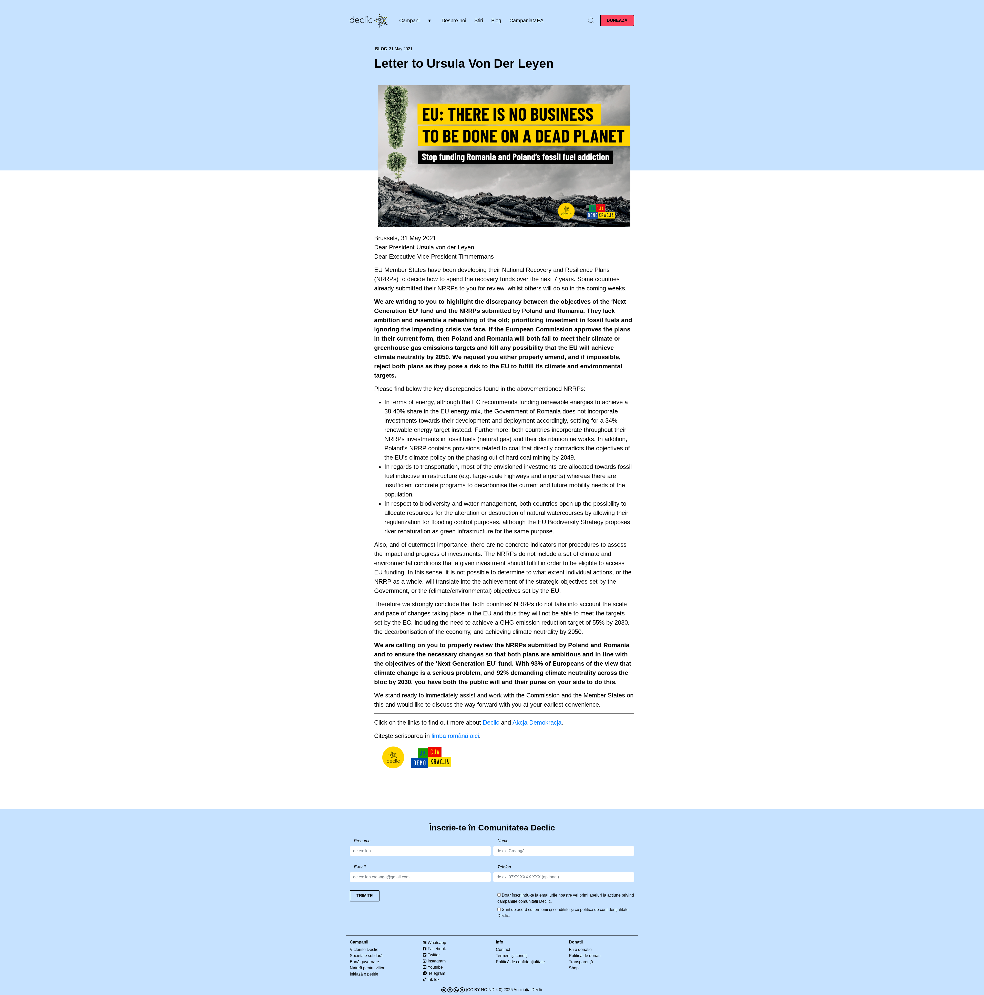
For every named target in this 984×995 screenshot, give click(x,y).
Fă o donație (580, 949)
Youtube (435, 967)
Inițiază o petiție (364, 974)
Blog (496, 20)
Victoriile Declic (364, 949)
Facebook (437, 949)
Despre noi (454, 20)
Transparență (581, 962)
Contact (503, 949)
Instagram (437, 961)
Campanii (410, 20)
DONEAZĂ (617, 20)
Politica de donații (585, 955)
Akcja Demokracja (536, 722)
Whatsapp (437, 942)
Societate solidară (366, 955)
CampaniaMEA (526, 20)
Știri (478, 20)
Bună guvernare (364, 962)
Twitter (434, 955)
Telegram (436, 973)
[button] (591, 20)
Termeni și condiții (512, 955)
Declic (491, 722)
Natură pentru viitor (367, 968)
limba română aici (455, 735)
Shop (574, 968)
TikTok (433, 979)
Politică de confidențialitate (520, 962)
